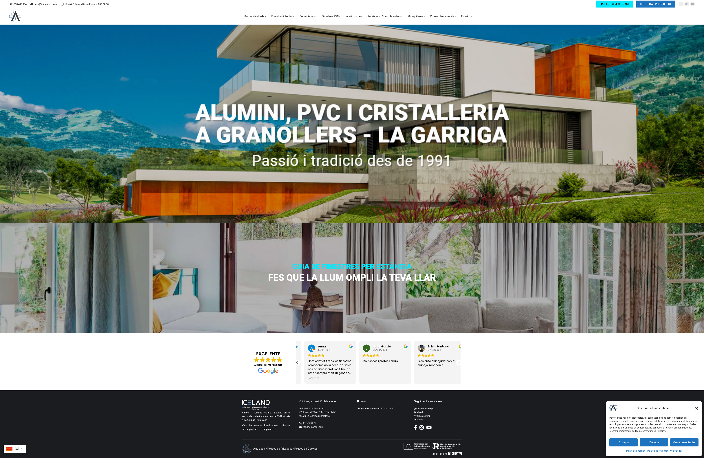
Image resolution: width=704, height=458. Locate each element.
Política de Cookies (306, 448)
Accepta (624, 442)
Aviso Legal (676, 451)
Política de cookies (636, 451)
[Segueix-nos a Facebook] (416, 428)
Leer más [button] (306, 378)
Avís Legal (259, 448)
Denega (654, 442)
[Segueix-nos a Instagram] (422, 428)
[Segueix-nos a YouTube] (429, 428)
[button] (696, 408)
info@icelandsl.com (46, 4)
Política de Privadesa (279, 448)
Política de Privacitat (657, 451)
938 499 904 (20, 4)
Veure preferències (684, 442)
